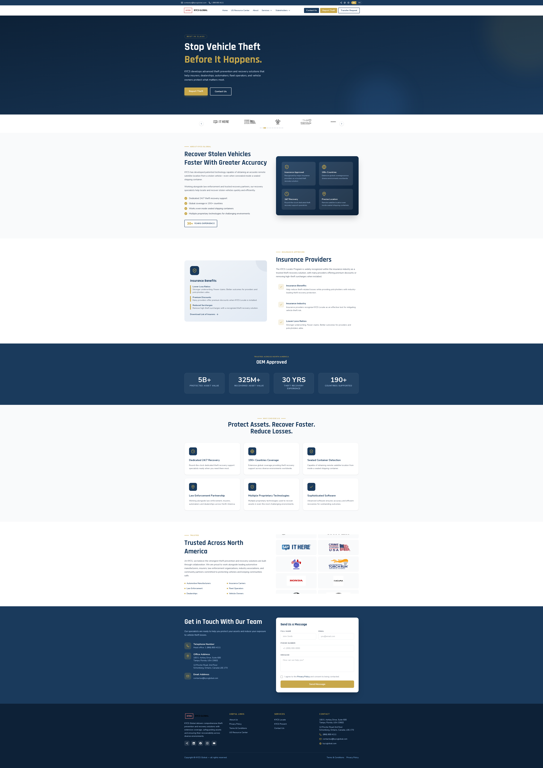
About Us (233, 719)
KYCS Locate (280, 719)
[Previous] (201, 123)
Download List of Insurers (202, 314)
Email (321, 631)
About (255, 10)
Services (265, 10)
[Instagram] (207, 743)
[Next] (341, 123)
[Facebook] (341, 3)
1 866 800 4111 (218, 3)
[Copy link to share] (186, 743)
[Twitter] (345, 3)
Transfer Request (349, 10)
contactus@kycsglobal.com (195, 3)
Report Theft (328, 10)
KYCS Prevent (280, 724)
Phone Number (288, 643)
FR (359, 3)
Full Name (286, 631)
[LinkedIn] (193, 743)
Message (285, 655)
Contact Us (311, 10)
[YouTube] (348, 3)
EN (354, 3)
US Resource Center (240, 10)
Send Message (317, 684)
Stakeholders (282, 10)
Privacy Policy (303, 676)
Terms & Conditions (238, 728)
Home (225, 10)
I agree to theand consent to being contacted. (312, 676)
